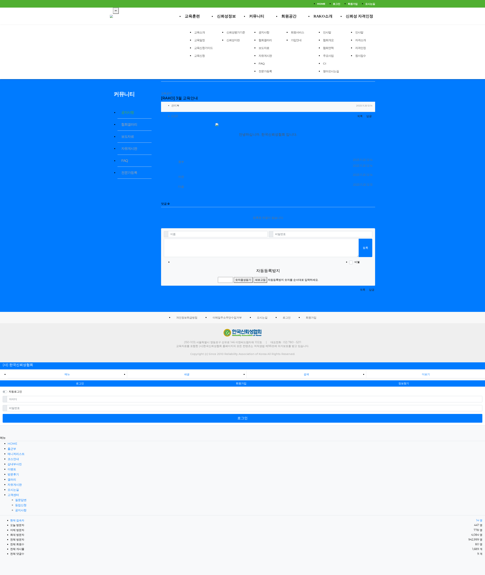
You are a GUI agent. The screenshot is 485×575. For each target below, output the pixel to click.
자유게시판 (265, 55)
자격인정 (360, 48)
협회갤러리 (265, 40)
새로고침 (260, 280)
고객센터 (13, 495)
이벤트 (12, 469)
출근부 (12, 449)
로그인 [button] (80, 383)
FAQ (261, 63)
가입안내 (296, 40)
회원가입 (353, 3)
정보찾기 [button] (403, 383)
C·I (324, 63)
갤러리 (12, 479)
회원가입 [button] (241, 383)
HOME (321, 3)
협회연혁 (328, 48)
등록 (365, 247)
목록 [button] (360, 116)
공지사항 (264, 32)
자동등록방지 (268, 270)
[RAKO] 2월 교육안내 (213, 185)
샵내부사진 (15, 464)
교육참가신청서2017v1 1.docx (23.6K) (224, 160)
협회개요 (328, 40)
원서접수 (360, 55)
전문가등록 (265, 71)
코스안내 (13, 459)
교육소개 (199, 32)
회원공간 (288, 16)
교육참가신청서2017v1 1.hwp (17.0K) (224, 166)
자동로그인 (15, 391)
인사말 (327, 32)
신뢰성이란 (233, 40)
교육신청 (199, 55)
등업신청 (21, 505)
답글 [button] (369, 116)
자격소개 (360, 40)
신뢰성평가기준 (235, 32)
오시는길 (370, 3)
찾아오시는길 (331, 71)
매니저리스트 (16, 454)
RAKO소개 (323, 16)
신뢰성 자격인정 (359, 16)
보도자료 (264, 48)
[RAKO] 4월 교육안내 (213, 175)
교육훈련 (192, 16)
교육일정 (199, 40)
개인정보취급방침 (186, 317)
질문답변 (21, 500)
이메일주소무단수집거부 (227, 317)
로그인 (336, 3)
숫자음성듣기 (243, 280)
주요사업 (328, 55)
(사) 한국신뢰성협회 (18, 365)
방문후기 (13, 474)
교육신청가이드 (203, 48)
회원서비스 (297, 32)
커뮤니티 (256, 16)
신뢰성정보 (226, 16)
